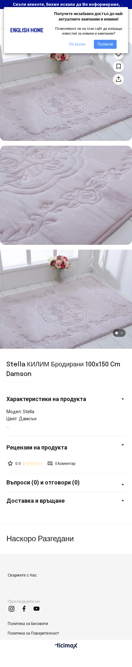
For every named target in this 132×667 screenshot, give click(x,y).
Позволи (105, 44)
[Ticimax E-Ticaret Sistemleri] (66, 646)
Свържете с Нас (22, 575)
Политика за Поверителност (33, 633)
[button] (116, 333)
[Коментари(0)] (66, 447)
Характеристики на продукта (46, 399)
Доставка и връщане (35, 500)
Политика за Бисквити (28, 623)
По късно (77, 44)
